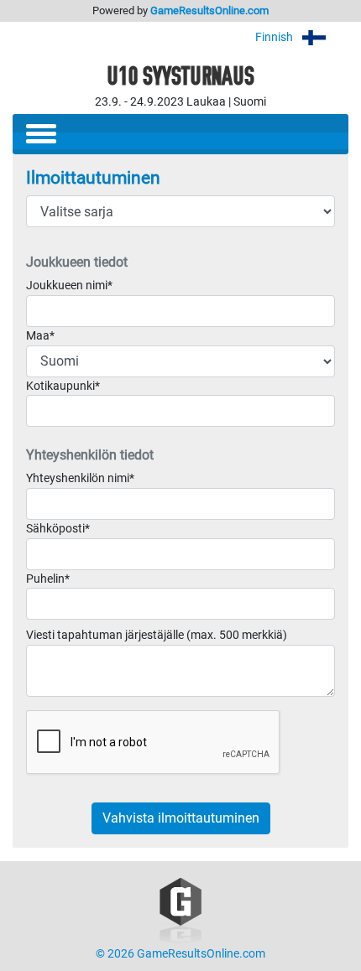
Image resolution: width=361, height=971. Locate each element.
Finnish (275, 37)
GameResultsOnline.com (209, 10)
